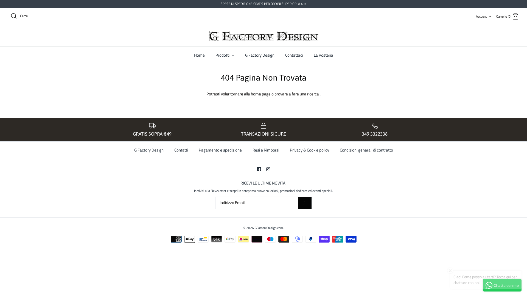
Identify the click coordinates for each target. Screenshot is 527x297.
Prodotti (224, 55)
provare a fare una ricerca (297, 94)
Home (199, 55)
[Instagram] (268, 169)
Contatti (181, 150)
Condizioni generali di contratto (366, 150)
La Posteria (323, 55)
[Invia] (305, 203)
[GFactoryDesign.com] (263, 36)
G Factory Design (259, 55)
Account (481, 16)
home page (261, 94)
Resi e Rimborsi (266, 150)
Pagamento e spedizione (220, 150)
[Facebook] (259, 169)
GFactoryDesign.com (269, 227)
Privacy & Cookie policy (309, 150)
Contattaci (294, 55)
